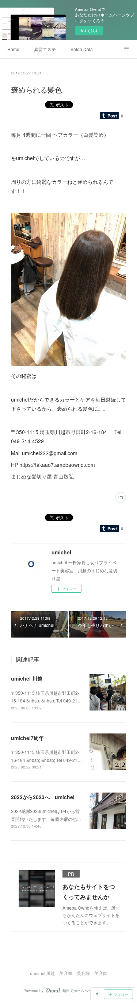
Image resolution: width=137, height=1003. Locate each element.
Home (13, 49)
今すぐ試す (89, 30)
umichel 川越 (26, 678)
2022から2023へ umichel (43, 797)
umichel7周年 (27, 737)
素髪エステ (45, 49)
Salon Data (82, 49)
